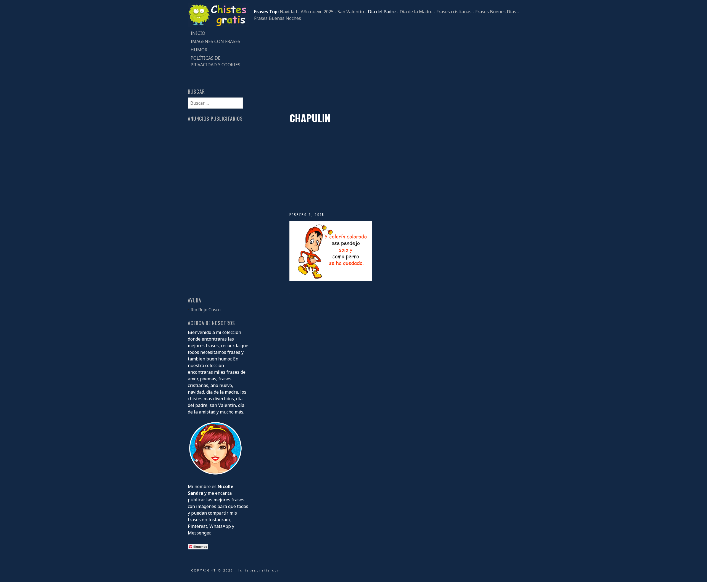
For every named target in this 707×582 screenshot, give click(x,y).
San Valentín (350, 12)
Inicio (198, 33)
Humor (199, 50)
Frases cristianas (453, 12)
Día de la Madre (416, 12)
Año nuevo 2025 (317, 12)
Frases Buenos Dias (495, 12)
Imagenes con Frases (215, 41)
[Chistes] (218, 26)
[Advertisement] (386, 67)
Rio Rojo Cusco (206, 310)
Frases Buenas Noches (277, 18)
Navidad (288, 12)
